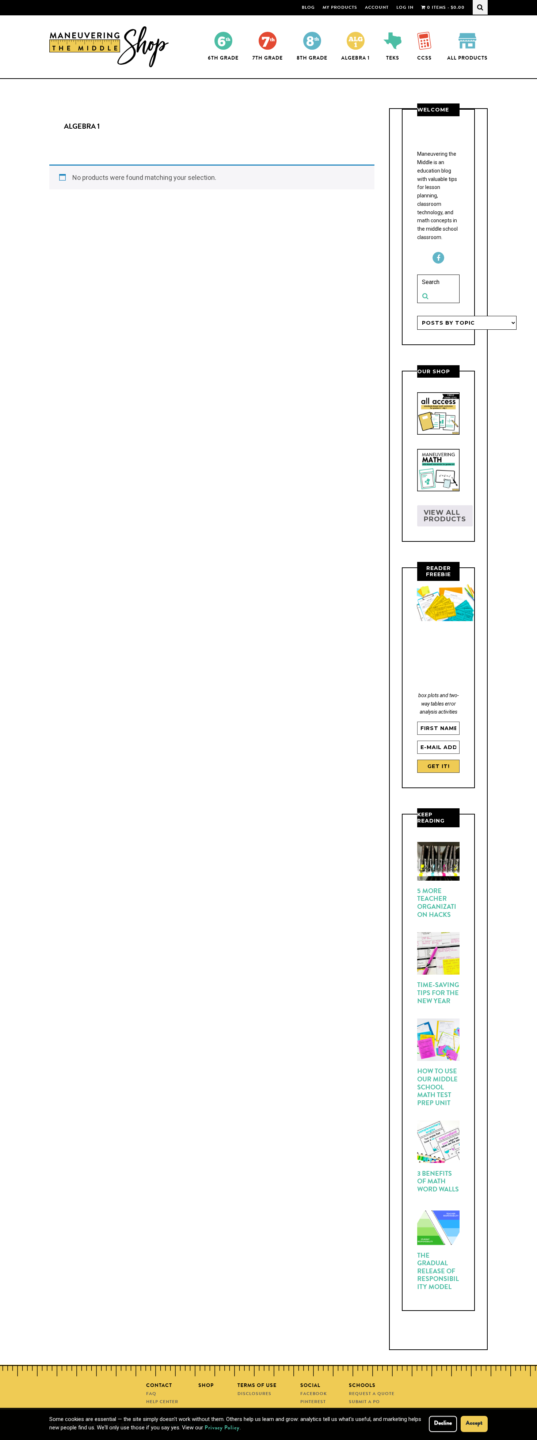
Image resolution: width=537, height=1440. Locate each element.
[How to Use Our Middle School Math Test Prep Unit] (438, 1041)
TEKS (392, 58)
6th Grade (223, 58)
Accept (474, 1423)
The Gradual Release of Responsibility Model (438, 1272)
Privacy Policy (222, 1428)
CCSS (424, 58)
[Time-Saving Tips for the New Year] (438, 955)
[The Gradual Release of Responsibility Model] (438, 1229)
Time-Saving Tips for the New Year (438, 993)
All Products (467, 58)
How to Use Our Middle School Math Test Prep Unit (437, 1088)
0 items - (445, 8)
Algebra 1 (355, 58)
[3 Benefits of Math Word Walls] (438, 1143)
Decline (443, 1423)
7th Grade (267, 58)
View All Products (445, 516)
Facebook (438, 257)
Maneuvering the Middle (110, 46)
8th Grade (312, 58)
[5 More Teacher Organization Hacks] (438, 863)
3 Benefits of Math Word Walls (438, 1182)
